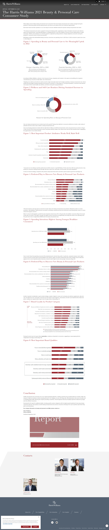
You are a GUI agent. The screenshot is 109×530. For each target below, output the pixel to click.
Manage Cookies (102, 528)
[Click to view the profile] (62, 464)
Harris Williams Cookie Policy (7, 523)
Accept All (35, 526)
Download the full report (28, 403)
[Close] (39, 517)
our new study (44, 27)
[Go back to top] (107, 525)
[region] (21, 522)
